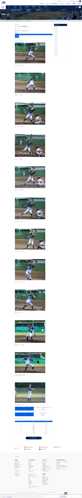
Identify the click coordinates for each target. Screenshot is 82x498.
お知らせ (15, 7)
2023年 (56, 34)
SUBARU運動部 (6, 20)
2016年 (56, 51)
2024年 (56, 31)
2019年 (56, 43)
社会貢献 (39, 7)
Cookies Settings (63, 496)
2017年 (56, 48)
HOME (1, 20)
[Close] (80, 496)
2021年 (56, 39)
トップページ (9, 7)
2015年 (56, 53)
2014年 (56, 55)
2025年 (56, 29)
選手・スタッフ (26, 7)
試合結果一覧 (33, 438)
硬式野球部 (12, 20)
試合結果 (20, 7)
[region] (41, 496)
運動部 (2, 7)
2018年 (56, 46)
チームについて (45, 7)
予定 (33, 7)
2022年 (56, 36)
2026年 (56, 27)
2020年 (56, 41)
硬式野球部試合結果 (18, 20)
